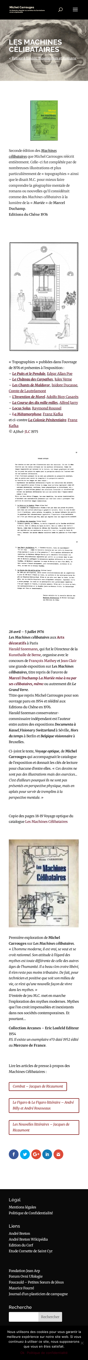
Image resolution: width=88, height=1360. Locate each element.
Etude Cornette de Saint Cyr (31, 1251)
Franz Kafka (53, 414)
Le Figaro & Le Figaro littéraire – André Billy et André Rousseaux (43, 1105)
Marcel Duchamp (23, 678)
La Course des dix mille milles (35, 402)
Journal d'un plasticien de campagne (38, 1294)
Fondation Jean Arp (24, 1271)
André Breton (19, 1233)
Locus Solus (21, 408)
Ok (22, 1353)
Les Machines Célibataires (46, 821)
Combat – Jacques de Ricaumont (38, 1086)
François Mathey (42, 661)
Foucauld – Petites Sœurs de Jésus (36, 1282)
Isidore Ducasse (64, 385)
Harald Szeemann (23, 649)
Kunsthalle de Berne (25, 655)
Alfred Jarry (68, 402)
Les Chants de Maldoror (31, 385)
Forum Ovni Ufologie (26, 1276)
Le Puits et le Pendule (28, 373)
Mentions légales (22, 1207)
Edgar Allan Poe (59, 373)
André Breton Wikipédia (28, 1239)
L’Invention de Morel (28, 397)
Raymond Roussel (46, 408)
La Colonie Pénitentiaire (47, 420)
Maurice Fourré (21, 1288)
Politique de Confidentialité (31, 1213)
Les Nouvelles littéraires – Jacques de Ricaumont (41, 1127)
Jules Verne (63, 379)
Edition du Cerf (21, 1245)
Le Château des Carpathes (32, 379)
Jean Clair (69, 661)
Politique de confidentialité (47, 1353)
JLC (27, 431)
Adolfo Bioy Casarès (62, 397)
